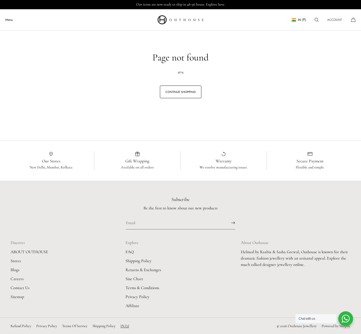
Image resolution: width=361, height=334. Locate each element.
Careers (17, 278)
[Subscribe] (228, 223)
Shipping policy (103, 326)
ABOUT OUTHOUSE (29, 252)
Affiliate (132, 305)
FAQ (130, 252)
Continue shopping (180, 92)
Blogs (15, 269)
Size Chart (134, 278)
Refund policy (21, 326)
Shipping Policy (138, 261)
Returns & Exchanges (143, 269)
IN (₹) (302, 19)
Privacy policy (46, 326)
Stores (16, 261)
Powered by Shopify (336, 326)
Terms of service (74, 326)
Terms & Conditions (142, 287)
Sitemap (17, 296)
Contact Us (20, 287)
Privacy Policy (137, 296)
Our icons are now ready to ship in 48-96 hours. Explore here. (180, 4)
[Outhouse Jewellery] (180, 20)
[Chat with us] (345, 318)
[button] (316, 19)
